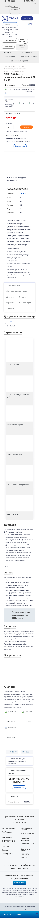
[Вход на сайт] (5, 12)
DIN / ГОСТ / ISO (8, 841)
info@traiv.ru (23, 868)
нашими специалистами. (13, 707)
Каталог (21, 66)
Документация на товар (16, 291)
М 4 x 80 (13, 752)
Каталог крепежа (8, 828)
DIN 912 (23, 193)
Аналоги (10, 309)
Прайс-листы (7, 832)
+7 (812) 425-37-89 (27, 865)
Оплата (22, 297)
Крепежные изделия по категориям (15, 69)
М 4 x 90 (25, 752)
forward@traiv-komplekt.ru (15, 587)
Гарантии (10, 303)
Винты (6, 71)
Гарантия (5, 846)
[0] (29, 24)
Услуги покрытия (27, 833)
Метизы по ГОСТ (27, 844)
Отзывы (5, 850)
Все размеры (25, 303)
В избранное (10, 85)
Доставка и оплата (25, 849)
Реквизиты (25, 854)
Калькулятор (7, 837)
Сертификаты (7, 854)
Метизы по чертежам (25, 839)
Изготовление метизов (26, 829)
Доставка (10, 297)
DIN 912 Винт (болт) (18, 71)
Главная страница (9, 66)
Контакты (24, 857)
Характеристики (13, 285)
